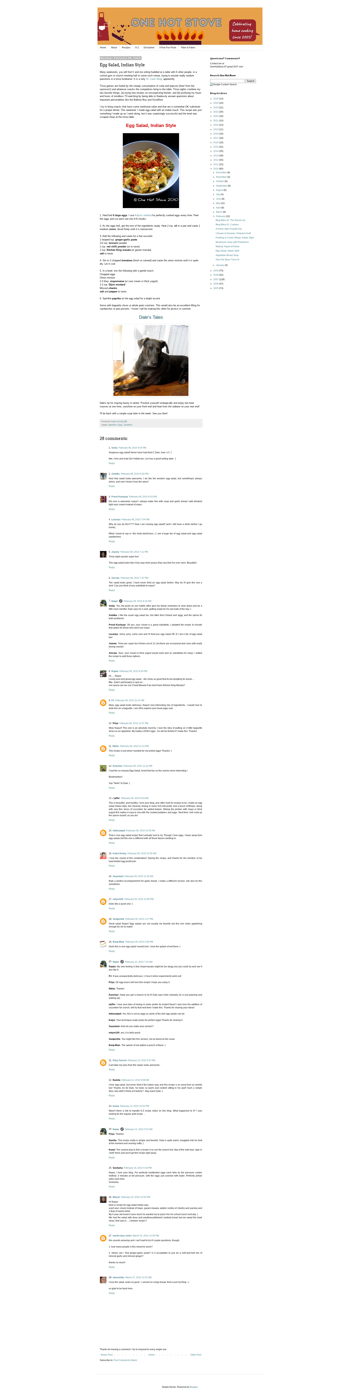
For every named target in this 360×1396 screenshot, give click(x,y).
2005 (216, 288)
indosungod (119, 830)
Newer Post (106, 1354)
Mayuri (116, 1197)
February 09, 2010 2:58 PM (139, 942)
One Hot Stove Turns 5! (227, 259)
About (114, 47)
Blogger (194, 1387)
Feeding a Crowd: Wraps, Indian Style (235, 237)
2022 (216, 116)
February (221, 216)
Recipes (126, 47)
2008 (216, 275)
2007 (216, 279)
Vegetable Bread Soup (227, 255)
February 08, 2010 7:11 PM (134, 552)
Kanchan (117, 766)
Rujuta (114, 671)
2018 (216, 133)
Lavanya (116, 519)
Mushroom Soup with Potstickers (232, 242)
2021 (216, 120)
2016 (216, 142)
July (218, 194)
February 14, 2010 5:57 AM (138, 1129)
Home (103, 47)
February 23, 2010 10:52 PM (135, 1197)
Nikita (115, 746)
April (218, 207)
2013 (216, 155)
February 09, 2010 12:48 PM (139, 899)
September (222, 185)
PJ (112, 700)
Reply (112, 463)
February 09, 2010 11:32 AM (138, 876)
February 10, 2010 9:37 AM (141, 1060)
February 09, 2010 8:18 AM (134, 798)
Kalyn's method (143, 215)
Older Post (195, 1354)
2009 (216, 270)
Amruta (115, 578)
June (219, 199)
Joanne (115, 552)
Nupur (114, 601)
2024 (216, 107)
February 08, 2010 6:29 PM (134, 474)
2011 (216, 164)
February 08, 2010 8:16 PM (137, 601)
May (218, 203)
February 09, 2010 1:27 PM (139, 919)
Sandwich (128, 425)
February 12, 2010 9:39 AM (135, 1080)
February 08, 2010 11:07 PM (133, 723)
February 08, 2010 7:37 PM (134, 578)
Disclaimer (149, 47)
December (221, 172)
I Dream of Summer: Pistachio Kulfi (233, 233)
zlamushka (118, 1277)
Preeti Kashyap (119, 496)
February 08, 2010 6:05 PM (132, 447)
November (221, 177)
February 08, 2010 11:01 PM (129, 700)
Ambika (115, 474)
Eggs (120, 425)
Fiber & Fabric (188, 47)
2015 (216, 147)
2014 (216, 151)
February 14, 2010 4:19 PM (138, 1168)
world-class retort (122, 1235)
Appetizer (112, 425)
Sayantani (118, 876)
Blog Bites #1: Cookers (227, 224)
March (219, 212)
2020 (216, 125)
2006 (216, 283)
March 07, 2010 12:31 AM (138, 1277)
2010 (216, 168)
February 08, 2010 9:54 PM (133, 671)
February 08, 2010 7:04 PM (135, 519)
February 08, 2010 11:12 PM (134, 746)
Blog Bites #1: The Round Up (230, 220)
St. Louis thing (154, 79)
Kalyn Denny (119, 853)
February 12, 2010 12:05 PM (134, 1106)
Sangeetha (118, 919)
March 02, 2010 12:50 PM (146, 1235)
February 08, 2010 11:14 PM (137, 766)
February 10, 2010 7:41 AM (138, 962)
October (220, 181)
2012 (216, 160)
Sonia (114, 447)
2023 (216, 111)
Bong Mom (118, 942)
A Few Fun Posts (167, 47)
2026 (216, 98)
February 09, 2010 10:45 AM (140, 830)
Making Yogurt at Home (227, 246)
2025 (216, 103)
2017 (216, 138)
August (220, 190)
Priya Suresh (120, 1060)
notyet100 (118, 899)
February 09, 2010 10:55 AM (142, 853)
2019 (216, 129)
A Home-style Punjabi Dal (229, 229)
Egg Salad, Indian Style (227, 250)
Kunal (116, 1106)
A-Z (137, 47)
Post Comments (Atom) (125, 1360)
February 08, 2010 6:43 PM (143, 496)
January (220, 265)
